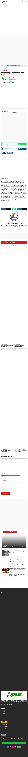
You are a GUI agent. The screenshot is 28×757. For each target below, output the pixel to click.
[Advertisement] (14, 20)
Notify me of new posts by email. (9, 490)
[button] (22, 2)
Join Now (22, 144)
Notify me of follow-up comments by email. (11, 487)
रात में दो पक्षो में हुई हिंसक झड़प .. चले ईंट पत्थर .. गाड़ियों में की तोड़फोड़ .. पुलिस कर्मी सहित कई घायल (17, 559)
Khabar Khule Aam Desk (10, 77)
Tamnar (5, 65)
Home (2, 65)
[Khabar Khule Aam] (4, 2)
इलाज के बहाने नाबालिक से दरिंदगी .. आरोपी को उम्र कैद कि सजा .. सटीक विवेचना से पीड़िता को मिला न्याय (20, 450)
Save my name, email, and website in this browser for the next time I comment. (14, 484)
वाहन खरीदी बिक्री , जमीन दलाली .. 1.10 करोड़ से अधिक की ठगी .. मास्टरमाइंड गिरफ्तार (6, 450)
